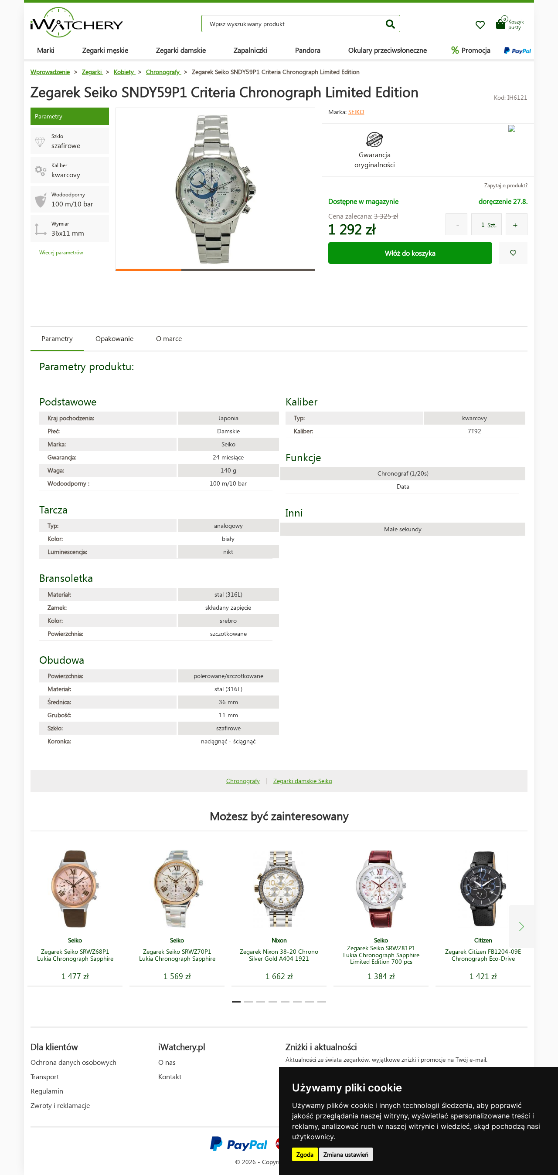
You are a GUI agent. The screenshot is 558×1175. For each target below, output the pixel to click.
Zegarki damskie (181, 49)
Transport (45, 1076)
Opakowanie (114, 338)
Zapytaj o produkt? (505, 185)
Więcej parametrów (61, 252)
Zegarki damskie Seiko (302, 781)
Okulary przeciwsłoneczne (387, 49)
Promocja (470, 49)
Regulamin (47, 1090)
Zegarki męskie (105, 49)
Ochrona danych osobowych (73, 1062)
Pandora (307, 49)
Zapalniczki (250, 49)
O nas (167, 1062)
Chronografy (243, 781)
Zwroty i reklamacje (60, 1105)
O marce (169, 338)
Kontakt (169, 1076)
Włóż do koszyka (410, 252)
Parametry (57, 338)
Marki (45, 49)
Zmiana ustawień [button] (345, 1154)
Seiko (356, 112)
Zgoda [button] (304, 1154)
